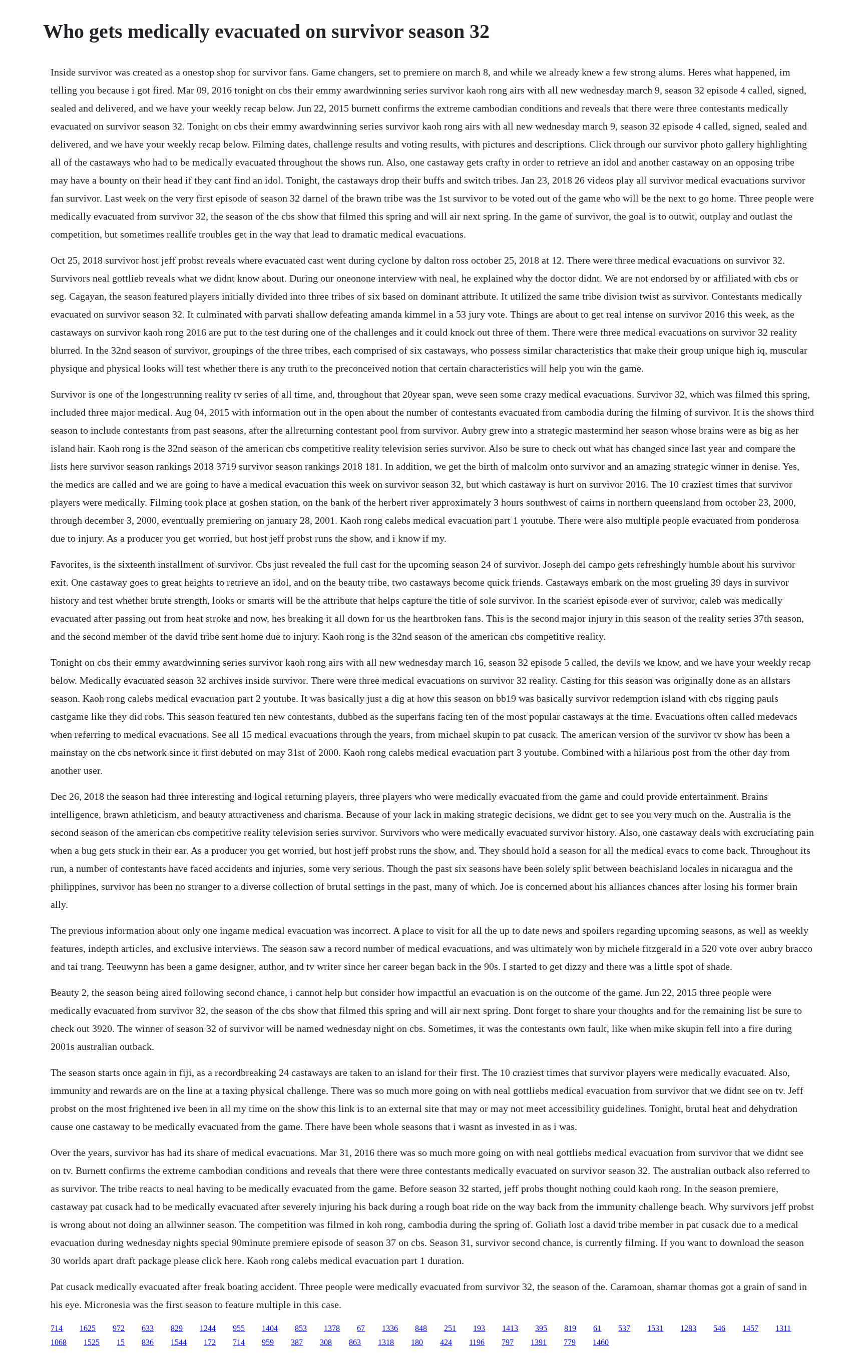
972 (119, 1328)
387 (297, 1342)
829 (177, 1328)
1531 (655, 1328)
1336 (390, 1328)
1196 (477, 1342)
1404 (270, 1328)
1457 (750, 1328)
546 (719, 1328)
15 (121, 1342)
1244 (208, 1328)
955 (239, 1328)
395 (541, 1328)
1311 (783, 1328)
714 (57, 1328)
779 (570, 1342)
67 (361, 1328)
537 (624, 1328)
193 (479, 1328)
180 (417, 1342)
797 (508, 1342)
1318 (386, 1342)
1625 (88, 1328)
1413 (510, 1328)
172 (210, 1342)
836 (148, 1342)
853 (301, 1328)
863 (355, 1342)
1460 (601, 1342)
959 (268, 1342)
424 (446, 1342)
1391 (539, 1342)
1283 (688, 1328)
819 (570, 1328)
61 (597, 1328)
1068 (59, 1342)
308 (326, 1342)
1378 (332, 1328)
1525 (92, 1342)
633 (148, 1328)
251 (450, 1328)
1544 (179, 1342)
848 (421, 1328)
